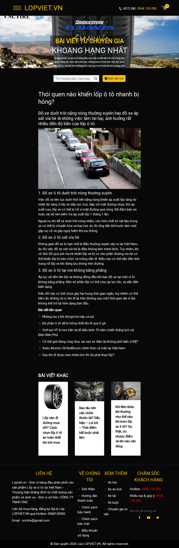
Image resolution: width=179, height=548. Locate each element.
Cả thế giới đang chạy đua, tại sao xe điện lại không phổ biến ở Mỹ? (89, 342)
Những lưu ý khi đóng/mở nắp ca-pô (67, 317)
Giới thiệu (88, 489)
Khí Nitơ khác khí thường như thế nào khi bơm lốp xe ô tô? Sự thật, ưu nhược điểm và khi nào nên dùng (125, 426)
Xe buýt (113, 503)
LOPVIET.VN (43, 8)
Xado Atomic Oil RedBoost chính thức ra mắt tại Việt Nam (83, 348)
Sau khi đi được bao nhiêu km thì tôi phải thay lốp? (77, 355)
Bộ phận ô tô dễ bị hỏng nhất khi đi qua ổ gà (73, 323)
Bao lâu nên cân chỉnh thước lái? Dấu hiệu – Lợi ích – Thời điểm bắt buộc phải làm (89, 422)
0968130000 (56, 514)
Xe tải (111, 496)
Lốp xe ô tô (35, 487)
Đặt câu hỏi (116, 78)
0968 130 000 (151, 489)
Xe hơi (112, 482)
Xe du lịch (114, 489)
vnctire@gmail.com (36, 520)
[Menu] (17, 8)
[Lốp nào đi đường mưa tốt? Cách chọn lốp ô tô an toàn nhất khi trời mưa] (53, 396)
